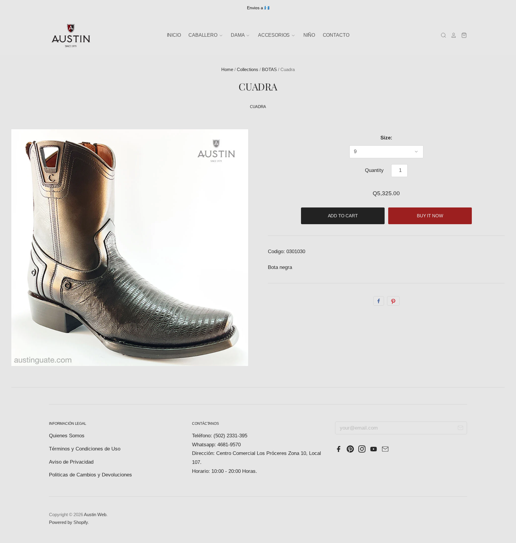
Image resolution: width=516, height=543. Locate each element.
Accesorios (274, 35)
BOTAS (269, 69)
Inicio (174, 35)
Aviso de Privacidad (71, 462)
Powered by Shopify (68, 522)
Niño (309, 35)
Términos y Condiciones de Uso (84, 449)
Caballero (203, 35)
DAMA (238, 35)
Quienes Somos (67, 436)
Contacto (336, 35)
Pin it (393, 301)
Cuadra (258, 106)
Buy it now (430, 215)
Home (227, 69)
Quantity (374, 170)
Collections (247, 69)
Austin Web (95, 514)
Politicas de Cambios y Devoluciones (90, 475)
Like (378, 301)
